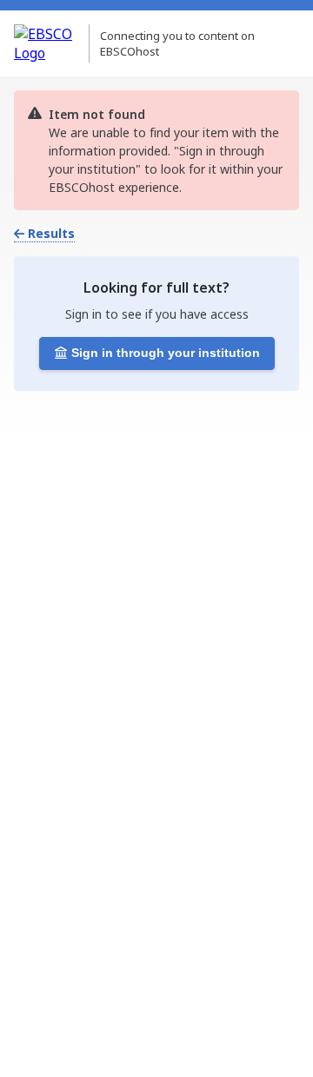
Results (51, 233)
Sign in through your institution (165, 353)
